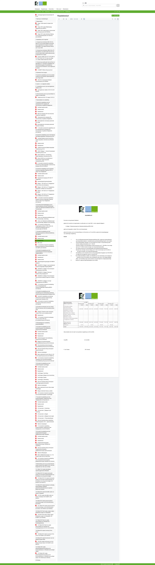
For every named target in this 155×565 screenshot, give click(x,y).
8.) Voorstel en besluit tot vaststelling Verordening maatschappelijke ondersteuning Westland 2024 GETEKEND (45, 165)
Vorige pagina (116, 15)
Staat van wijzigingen (42, 352)
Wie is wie (58, 9)
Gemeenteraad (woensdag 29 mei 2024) (57, 11)
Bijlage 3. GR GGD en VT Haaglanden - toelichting (45, 191)
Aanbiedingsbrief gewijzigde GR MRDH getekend (45, 262)
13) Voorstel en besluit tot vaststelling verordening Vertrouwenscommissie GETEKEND (44, 303)
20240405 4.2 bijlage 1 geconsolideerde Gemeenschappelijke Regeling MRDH (45, 266)
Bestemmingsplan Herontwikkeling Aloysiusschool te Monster (43, 338)
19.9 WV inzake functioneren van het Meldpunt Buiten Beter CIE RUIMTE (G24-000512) (44, 543)
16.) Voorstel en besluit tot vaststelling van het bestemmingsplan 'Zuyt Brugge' (44, 394)
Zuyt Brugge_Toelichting (42, 373)
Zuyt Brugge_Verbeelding (43, 379)
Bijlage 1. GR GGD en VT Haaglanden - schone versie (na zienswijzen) (45, 184)
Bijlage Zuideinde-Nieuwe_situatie (44, 390)
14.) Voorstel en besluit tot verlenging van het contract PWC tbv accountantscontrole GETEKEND (44, 319)
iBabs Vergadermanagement (106, 564)
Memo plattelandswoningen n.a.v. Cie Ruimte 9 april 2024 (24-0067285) (44, 455)
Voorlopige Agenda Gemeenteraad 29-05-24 (44, 15)
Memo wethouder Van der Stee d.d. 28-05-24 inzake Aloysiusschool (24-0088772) (44, 355)
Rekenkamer (65, 9)
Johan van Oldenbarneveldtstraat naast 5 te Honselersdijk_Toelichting (44, 218)
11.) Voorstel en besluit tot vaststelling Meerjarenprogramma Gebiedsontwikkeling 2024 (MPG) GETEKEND (44, 246)
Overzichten (51, 9)
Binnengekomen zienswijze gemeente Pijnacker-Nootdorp (44, 125)
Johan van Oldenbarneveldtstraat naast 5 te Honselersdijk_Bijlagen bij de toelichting (45, 222)
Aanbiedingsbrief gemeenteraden (44, 181)
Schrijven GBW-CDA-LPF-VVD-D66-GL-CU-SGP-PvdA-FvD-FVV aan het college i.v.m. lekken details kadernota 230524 (45, 58)
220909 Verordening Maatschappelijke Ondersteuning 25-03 (44, 148)
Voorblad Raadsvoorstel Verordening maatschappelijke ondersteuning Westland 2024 (44, 140)
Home (43, 11)
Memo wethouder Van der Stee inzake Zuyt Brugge (44, 388)
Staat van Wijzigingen (42, 452)
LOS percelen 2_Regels (42, 413)
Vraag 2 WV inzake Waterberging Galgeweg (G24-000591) (43, 27)
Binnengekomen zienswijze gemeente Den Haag (44, 121)
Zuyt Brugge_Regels (41, 377)
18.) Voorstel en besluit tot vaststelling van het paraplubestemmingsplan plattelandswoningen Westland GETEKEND (44, 460)
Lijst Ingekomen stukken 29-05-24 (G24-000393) (45, 90)
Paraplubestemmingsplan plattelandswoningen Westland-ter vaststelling (42, 444)
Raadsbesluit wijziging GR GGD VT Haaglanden (44, 178)
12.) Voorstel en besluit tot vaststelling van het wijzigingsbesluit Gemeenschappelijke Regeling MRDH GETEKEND (44, 286)
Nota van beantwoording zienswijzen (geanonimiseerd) (44, 349)
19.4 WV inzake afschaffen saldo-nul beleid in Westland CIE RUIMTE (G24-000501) (44, 497)
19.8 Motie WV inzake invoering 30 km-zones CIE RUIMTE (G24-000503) (44, 534)
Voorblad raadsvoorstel (42, 107)
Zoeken (83, 3)
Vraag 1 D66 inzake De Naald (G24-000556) (44, 24)
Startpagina (37, 9)
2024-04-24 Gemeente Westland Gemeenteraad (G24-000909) (43, 80)
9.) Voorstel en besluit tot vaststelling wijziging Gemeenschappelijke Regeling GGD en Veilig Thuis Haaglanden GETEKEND (44, 200)
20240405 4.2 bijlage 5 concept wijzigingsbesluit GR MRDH (43, 281)
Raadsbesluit (40, 111)
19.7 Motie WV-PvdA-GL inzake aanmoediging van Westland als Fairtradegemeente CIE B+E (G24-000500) (44, 526)
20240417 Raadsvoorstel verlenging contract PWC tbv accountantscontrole (44, 312)
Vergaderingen (44, 9)
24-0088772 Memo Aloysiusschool (44, 69)
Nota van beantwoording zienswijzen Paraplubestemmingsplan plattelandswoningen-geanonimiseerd (44, 449)
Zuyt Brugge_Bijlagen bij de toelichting (45, 375)
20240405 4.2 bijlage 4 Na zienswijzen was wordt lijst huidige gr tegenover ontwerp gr (44, 277)
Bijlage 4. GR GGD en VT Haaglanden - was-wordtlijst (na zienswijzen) (45, 195)
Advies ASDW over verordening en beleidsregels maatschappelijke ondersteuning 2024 (43, 160)
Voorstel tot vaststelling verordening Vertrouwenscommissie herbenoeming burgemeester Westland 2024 (44, 298)
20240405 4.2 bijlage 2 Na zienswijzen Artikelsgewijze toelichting (44, 269)
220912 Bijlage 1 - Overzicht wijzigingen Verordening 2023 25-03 (45, 152)
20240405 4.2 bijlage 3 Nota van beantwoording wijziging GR (43, 273)
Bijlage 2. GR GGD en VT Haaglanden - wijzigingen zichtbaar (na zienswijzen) (45, 188)
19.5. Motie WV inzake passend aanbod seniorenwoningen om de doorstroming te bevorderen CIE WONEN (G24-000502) (45, 507)
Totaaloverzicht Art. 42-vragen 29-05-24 (45, 97)
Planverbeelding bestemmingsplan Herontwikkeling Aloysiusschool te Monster (44, 346)
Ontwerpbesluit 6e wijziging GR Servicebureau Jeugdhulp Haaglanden (43, 118)
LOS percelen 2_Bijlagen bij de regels (45, 416)
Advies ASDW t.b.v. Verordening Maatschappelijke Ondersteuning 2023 (43, 155)
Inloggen (117, 564)
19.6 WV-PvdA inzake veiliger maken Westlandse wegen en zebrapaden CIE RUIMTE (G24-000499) (44, 516)
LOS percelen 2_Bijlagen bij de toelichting (43, 411)
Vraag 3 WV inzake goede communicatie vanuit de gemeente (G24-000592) (45, 31)
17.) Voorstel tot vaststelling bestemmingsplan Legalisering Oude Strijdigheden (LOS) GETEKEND (43, 427)
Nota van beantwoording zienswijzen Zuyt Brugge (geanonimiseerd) (44, 382)
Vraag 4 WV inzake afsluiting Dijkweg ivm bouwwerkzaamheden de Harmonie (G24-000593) (44, 36)
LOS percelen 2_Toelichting (43, 408)
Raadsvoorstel (40, 109)
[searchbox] (99, 5)
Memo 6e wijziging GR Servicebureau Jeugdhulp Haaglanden (44, 114)
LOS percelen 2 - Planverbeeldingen (45, 418)
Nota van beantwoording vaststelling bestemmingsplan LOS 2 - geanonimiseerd (44, 421)
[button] (118, 5)
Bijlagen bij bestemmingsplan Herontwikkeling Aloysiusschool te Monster (44, 342)
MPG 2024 (39, 242)
